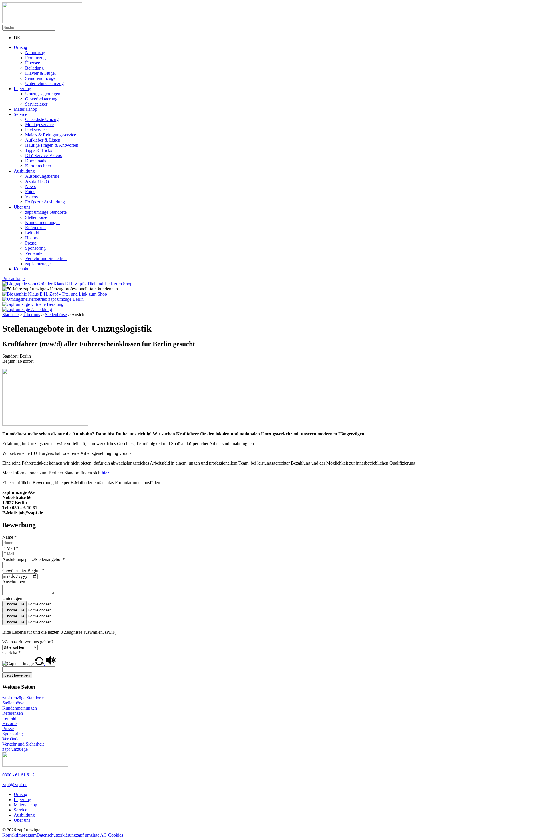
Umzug (20, 47)
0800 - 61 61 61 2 (18, 774)
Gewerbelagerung (41, 98)
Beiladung (34, 68)
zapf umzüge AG (91, 835)
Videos (31, 196)
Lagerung (22, 88)
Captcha (11, 652)
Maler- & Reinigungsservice (50, 134)
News (30, 186)
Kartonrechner (38, 165)
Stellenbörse (36, 217)
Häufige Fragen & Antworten (51, 145)
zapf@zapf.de (14, 784)
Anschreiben (13, 581)
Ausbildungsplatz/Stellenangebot (33, 559)
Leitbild (32, 232)
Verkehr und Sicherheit (46, 258)
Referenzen (35, 227)
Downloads (35, 160)
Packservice (36, 129)
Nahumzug (35, 52)
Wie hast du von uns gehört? (27, 641)
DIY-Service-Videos (43, 155)
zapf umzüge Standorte (46, 212)
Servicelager (36, 104)
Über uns (22, 207)
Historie (32, 237)
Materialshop (25, 109)
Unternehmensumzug (44, 83)
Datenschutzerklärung (56, 835)
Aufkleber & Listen (42, 140)
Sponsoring (35, 248)
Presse (31, 243)
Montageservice (39, 124)
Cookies (115, 835)
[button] (40, 663)
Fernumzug (35, 57)
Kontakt (21, 268)
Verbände (33, 253)
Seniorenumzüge (40, 78)
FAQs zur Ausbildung (45, 201)
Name (9, 537)
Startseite (10, 314)
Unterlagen (12, 598)
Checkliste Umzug (42, 119)
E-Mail (10, 548)
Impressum (27, 835)
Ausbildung (24, 171)
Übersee (32, 62)
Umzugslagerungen (42, 93)
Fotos (30, 191)
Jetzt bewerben (17, 675)
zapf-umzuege (38, 263)
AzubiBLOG (37, 181)
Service (20, 114)
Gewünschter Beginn (23, 570)
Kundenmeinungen (42, 222)
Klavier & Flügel (40, 73)
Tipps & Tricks (38, 150)
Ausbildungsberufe (42, 176)
